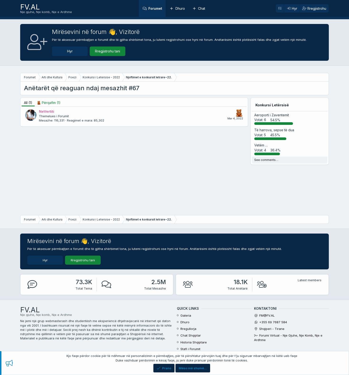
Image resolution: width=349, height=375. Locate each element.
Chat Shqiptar (190, 335)
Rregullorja (188, 329)
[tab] (49, 103)
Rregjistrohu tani (107, 51)
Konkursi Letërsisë (272, 105)
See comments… (266, 160)
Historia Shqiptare (193, 342)
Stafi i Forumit (190, 349)
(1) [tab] (28, 103)
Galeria (185, 315)
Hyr (70, 51)
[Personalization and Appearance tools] (280, 8)
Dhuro (180, 8)
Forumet (155, 8)
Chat (201, 8)
